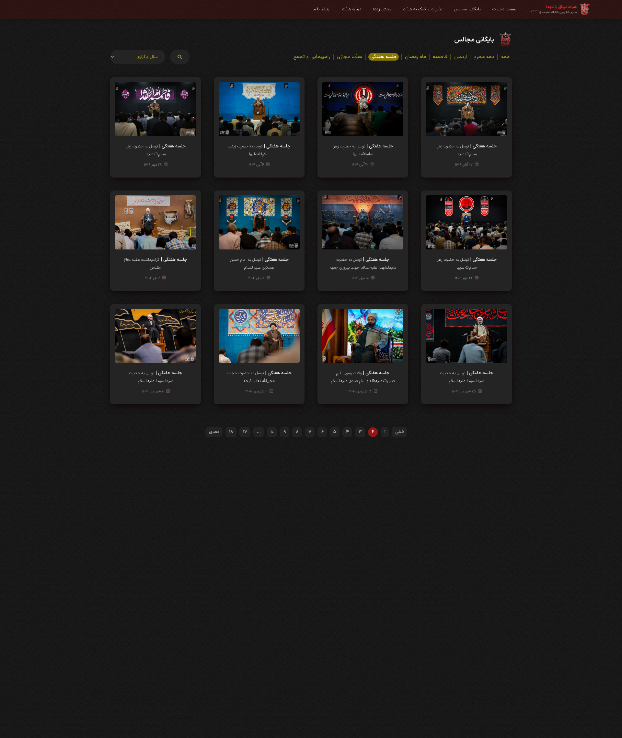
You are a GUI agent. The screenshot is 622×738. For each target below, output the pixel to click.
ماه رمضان (415, 57)
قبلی (399, 432)
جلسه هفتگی (383, 57)
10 (272, 432)
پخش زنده (382, 9)
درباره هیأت (351, 9)
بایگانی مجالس (467, 9)
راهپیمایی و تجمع (312, 57)
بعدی (214, 432)
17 (245, 432)
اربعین (460, 57)
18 (231, 432)
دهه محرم (484, 57)
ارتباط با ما (321, 9)
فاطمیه (440, 57)
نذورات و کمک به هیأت (423, 9)
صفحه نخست (504, 9)
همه (505, 57)
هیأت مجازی (349, 57)
